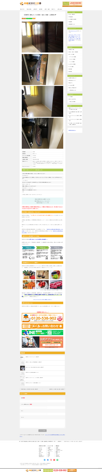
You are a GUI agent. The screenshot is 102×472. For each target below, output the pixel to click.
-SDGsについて (58, 454)
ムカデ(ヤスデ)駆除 (72, 64)
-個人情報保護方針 (58, 449)
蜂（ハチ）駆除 (71, 54)
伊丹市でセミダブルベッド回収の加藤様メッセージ (33, 382)
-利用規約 (57, 448)
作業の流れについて (72, 80)
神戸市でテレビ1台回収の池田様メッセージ (32, 372)
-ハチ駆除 (49, 453)
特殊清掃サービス (72, 24)
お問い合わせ (59, 9)
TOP (37, 441)
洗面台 (73, 37)
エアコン (75, 34)
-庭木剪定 (49, 455)
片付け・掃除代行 (72, 14)
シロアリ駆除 (71, 66)
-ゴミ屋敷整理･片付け (50, 449)
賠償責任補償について (41, 455)
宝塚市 (34, 18)
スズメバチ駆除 (72, 59)
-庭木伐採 (49, 454)
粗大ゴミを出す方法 (72, 99)
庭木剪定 (70, 71)
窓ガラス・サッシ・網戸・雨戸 (75, 38)
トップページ (40, 447)
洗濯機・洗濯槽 (71, 40)
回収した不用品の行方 (72, 87)
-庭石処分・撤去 (49, 450)
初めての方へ (22, 9)
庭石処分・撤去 (71, 49)
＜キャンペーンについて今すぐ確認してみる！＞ (42, 299)
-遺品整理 (49, 448)
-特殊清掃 (49, 452)
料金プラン (53, 9)
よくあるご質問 (71, 85)
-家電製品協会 (57, 455)
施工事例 (40, 9)
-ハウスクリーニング (50, 451)
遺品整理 (70, 21)
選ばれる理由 (29, 9)
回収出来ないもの (73, 90)
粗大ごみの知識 (72, 101)
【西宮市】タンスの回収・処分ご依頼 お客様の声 (56, 389)
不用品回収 (71, 16)
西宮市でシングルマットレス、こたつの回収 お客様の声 (34, 377)
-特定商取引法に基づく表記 (59, 450)
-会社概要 (57, 447)
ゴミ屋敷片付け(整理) (72, 19)
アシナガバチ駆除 (73, 56)
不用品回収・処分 (29, 18)
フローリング (71, 34)
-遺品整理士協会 (58, 456)
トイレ (76, 37)
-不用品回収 (49, 447)
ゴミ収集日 (71, 96)
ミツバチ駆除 (72, 61)
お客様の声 (35, 9)
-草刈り (48, 456)
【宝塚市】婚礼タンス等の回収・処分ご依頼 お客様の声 (29, 389)
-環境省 (57, 453)
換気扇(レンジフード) (75, 36)
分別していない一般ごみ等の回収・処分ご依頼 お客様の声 (35, 367)
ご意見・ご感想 (47, 9)
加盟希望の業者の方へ (72, 130)
